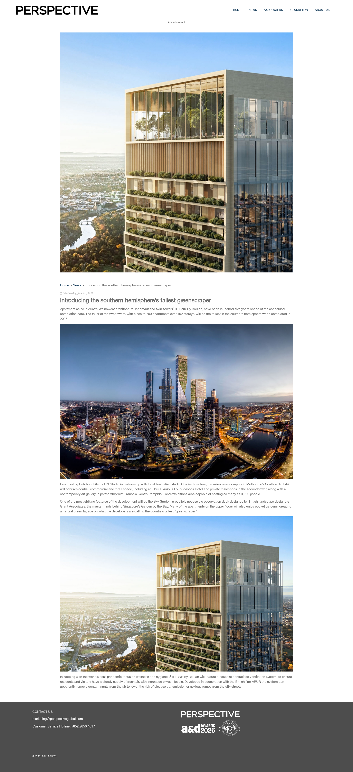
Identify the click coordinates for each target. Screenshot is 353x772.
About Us (322, 10)
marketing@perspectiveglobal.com (57, 719)
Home (237, 10)
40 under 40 (299, 10)
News (253, 10)
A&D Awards (273, 10)
